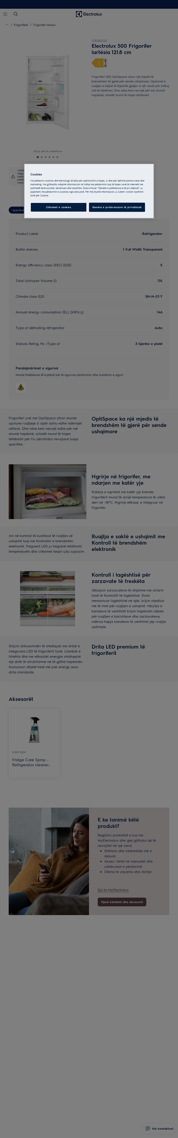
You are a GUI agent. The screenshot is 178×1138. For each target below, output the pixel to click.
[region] (89, 191)
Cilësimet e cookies (58, 207)
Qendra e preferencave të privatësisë (117, 207)
